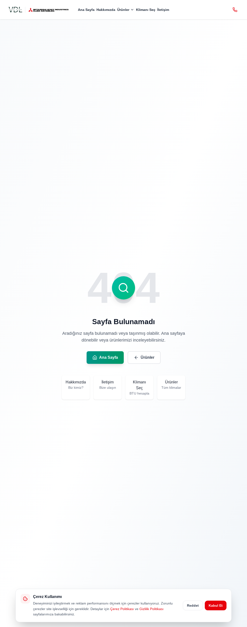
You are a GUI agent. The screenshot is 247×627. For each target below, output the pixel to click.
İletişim (163, 10)
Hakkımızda (105, 10)
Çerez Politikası (122, 609)
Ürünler (123, 10)
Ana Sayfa (86, 10)
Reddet (193, 605)
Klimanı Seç (145, 10)
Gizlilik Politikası (151, 609)
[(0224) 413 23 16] (235, 9)
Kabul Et (216, 605)
